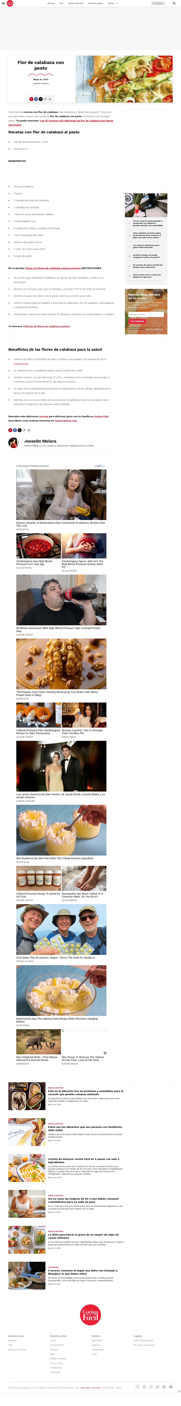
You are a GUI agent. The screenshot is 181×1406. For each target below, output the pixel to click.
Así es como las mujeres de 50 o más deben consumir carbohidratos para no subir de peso (83, 1200)
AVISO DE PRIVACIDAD (154, 329)
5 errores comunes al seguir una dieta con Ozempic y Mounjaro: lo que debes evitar (83, 1272)
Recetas (51, 3)
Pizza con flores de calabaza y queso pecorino (53, 268)
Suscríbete (158, 3)
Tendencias (53, 1267)
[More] (117, 3)
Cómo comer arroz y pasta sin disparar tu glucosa (147, 276)
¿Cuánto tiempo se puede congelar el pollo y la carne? (146, 256)
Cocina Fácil (101, 416)
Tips (61, 3)
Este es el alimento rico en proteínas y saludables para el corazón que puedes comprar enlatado (85, 1092)
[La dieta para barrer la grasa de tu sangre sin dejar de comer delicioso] (26, 1240)
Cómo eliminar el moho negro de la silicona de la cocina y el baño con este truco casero (147, 235)
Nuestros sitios (58, 1336)
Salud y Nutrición (75, 3)
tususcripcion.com (66, 420)
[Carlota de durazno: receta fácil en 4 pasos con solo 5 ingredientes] (26, 1168)
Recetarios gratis (95, 3)
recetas (43, 416)
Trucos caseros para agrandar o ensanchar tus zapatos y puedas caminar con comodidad (148, 223)
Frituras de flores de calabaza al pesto (46, 326)
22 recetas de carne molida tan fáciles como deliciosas (147, 266)
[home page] (10, 3)
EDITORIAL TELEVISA (90, 1388)
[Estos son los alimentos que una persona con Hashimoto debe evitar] (26, 1132)
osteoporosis (21, 363)
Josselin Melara (41, 83)
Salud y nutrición (55, 1088)
